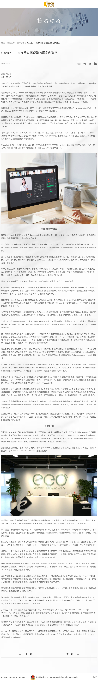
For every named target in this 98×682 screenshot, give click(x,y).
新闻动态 (11, 43)
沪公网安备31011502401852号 (48, 677)
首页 (3, 43)
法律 (95, 677)
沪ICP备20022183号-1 (70, 677)
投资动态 (20, 43)
